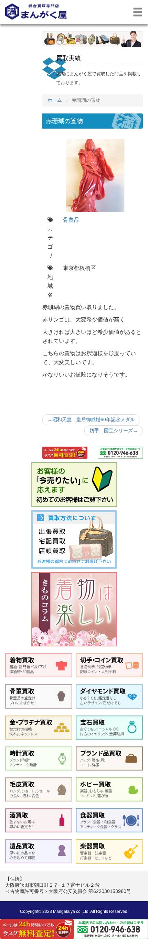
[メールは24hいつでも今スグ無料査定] (64, 453)
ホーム (54, 100)
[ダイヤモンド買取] (109, 696)
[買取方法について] (74, 539)
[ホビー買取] (109, 789)
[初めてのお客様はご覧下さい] (74, 484)
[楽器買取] (109, 851)
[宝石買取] (109, 728)
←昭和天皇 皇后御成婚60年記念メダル (91, 419)
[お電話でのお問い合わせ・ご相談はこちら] (120, 453)
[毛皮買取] (38, 789)
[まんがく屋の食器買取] (109, 820)
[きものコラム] (74, 609)
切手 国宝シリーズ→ (113, 430)
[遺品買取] (38, 851)
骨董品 (71, 220)
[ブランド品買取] (109, 758)
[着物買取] (38, 665)
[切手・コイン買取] (109, 665)
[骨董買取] (38, 696)
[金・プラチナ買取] (38, 728)
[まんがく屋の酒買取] (38, 820)
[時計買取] (38, 758)
